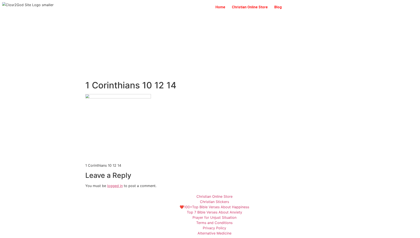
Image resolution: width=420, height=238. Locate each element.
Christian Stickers (214, 202)
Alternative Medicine (214, 233)
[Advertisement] (210, 47)
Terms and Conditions (214, 222)
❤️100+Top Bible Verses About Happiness (214, 207)
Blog (278, 7)
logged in (115, 186)
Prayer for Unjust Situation (214, 217)
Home (220, 7)
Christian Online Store (250, 7)
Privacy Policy (214, 228)
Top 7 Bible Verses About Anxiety (214, 212)
